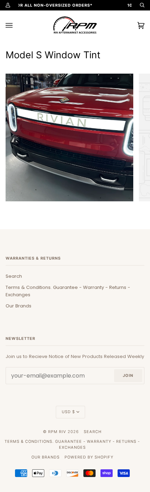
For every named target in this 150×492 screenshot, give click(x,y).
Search (14, 276)
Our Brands (18, 306)
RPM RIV (57, 431)
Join (128, 375)
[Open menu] (16, 25)
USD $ (68, 411)
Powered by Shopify (89, 457)
